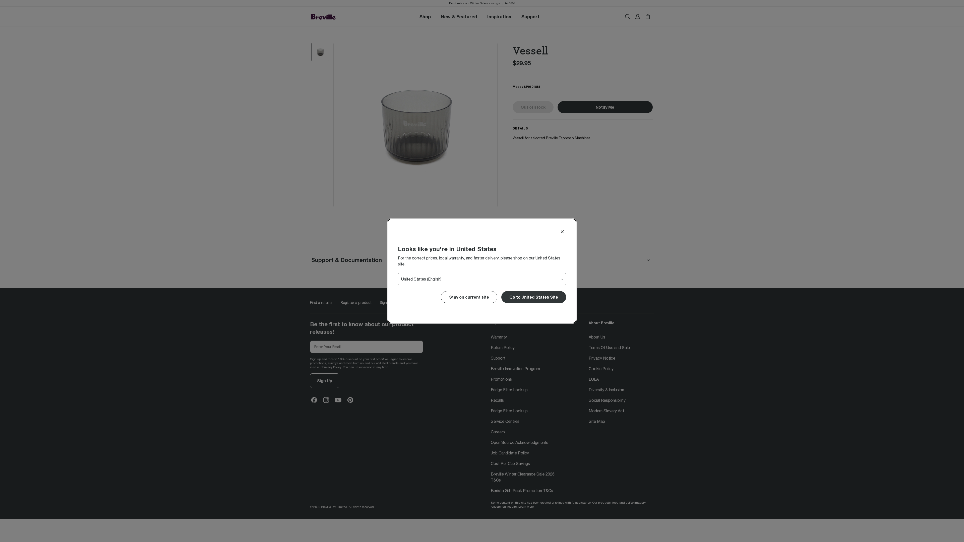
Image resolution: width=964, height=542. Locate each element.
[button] (533, 297)
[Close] (562, 232)
